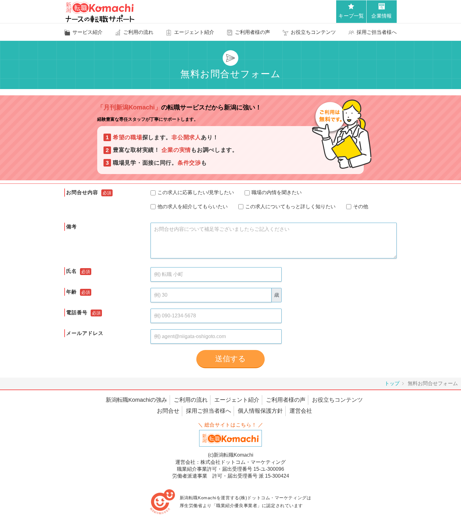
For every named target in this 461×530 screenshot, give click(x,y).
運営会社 (300, 411)
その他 (362, 206)
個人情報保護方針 (260, 411)
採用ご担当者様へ (208, 411)
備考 (71, 226)
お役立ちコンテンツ (337, 400)
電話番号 (76, 312)
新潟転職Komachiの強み (136, 400)
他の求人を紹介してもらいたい (194, 206)
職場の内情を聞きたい (278, 192)
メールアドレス (84, 333)
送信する (230, 358)
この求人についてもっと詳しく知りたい (292, 206)
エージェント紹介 (236, 400)
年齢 (71, 291)
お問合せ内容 (82, 192)
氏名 (71, 271)
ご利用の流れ (191, 400)
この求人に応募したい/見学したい (197, 192)
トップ (392, 383)
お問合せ (168, 411)
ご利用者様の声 (285, 400)
